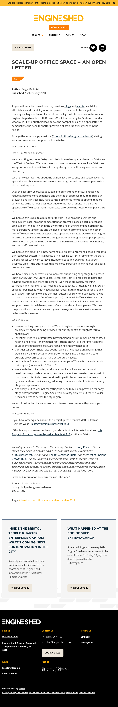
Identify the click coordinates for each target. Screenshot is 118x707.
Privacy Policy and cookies (15, 692)
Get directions (10, 636)
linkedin (85, 636)
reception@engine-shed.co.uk (56, 642)
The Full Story (20, 588)
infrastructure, (27, 500)
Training (54, 35)
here (108, 3)
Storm (22, 688)
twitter (93, 48)
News (83, 35)
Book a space (59, 27)
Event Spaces (9, 673)
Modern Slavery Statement (64, 692)
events (80, 106)
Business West (23, 455)
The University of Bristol (62, 455)
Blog (15, 79)
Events (70, 35)
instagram (87, 642)
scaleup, (56, 500)
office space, (44, 500)
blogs (68, 106)
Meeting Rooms (11, 667)
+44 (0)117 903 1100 (52, 636)
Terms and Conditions (40, 692)
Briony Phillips (82, 447)
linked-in (102, 48)
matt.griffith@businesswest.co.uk (50, 424)
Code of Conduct (87, 692)
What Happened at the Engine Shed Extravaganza (87, 533)
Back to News (23, 47)
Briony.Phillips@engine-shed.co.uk (72, 136)
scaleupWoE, (68, 500)
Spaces (36, 35)
